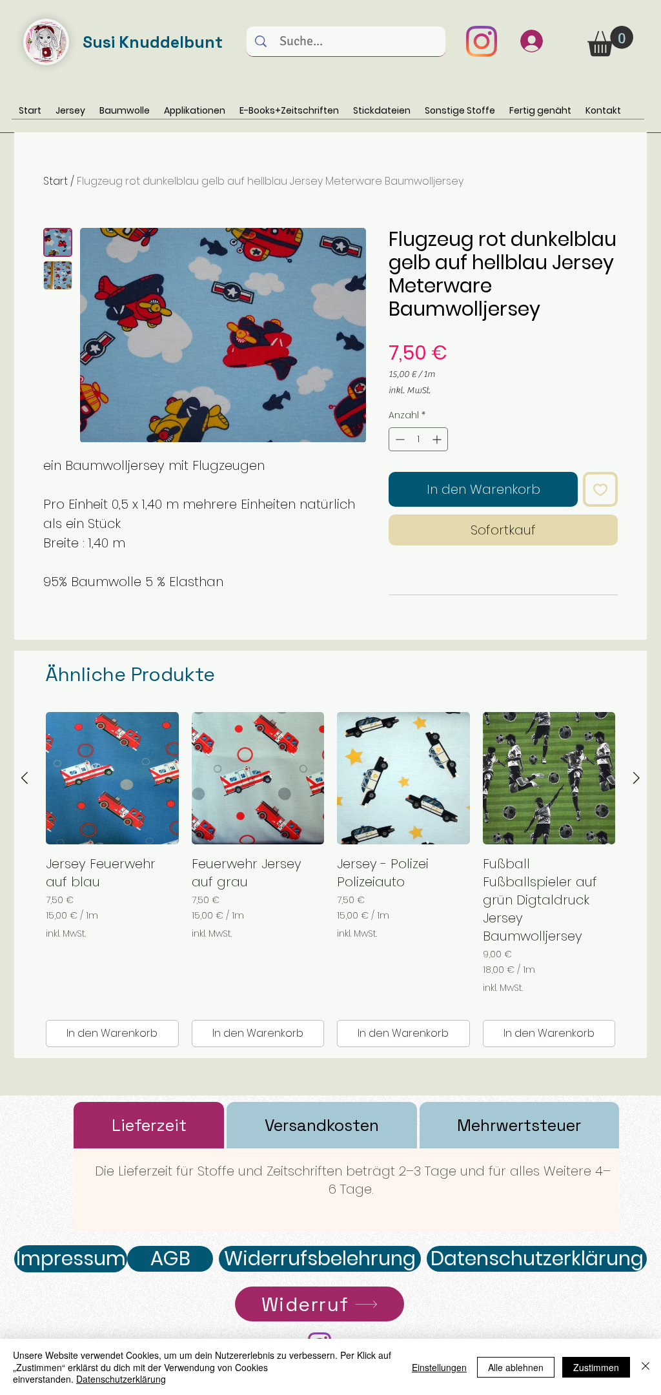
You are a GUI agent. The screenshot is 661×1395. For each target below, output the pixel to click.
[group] (330, 879)
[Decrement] (399, 439)
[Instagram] (481, 41)
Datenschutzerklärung (121, 1378)
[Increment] (438, 439)
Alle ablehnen (516, 1367)
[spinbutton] (418, 439)
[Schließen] (645, 1367)
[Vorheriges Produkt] (24, 778)
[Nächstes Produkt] (636, 778)
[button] (610, 41)
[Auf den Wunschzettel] (600, 489)
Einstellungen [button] (439, 1367)
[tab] (149, 1125)
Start (55, 181)
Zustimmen (596, 1367)
